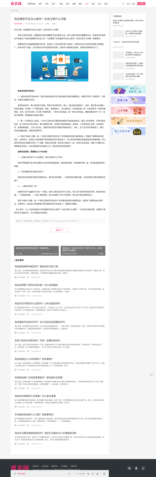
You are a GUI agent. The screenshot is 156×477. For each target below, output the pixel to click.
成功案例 (64, 466)
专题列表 (73, 466)
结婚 (74, 4)
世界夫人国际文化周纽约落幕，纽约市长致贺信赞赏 (128, 21)
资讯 (53, 4)
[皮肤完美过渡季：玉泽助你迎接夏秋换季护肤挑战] (118, 63)
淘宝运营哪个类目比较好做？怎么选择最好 (36, 285)
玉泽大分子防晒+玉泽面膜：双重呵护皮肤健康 (133, 32)
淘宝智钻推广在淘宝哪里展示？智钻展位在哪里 (39, 377)
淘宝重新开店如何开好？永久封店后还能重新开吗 (40, 322)
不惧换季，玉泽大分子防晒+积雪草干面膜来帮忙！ (134, 54)
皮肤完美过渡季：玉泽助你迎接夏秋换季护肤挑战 (134, 64)
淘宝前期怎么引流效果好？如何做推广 (34, 359)
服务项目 (55, 466)
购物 (86, 4)
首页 (12, 11)
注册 (133, 4)
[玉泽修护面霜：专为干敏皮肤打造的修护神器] (118, 74)
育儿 (99, 4)
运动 (93, 4)
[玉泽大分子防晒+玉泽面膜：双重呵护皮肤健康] (118, 31)
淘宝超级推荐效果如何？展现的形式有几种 (36, 266)
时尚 (46, 4)
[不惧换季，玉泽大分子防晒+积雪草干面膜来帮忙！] (118, 53)
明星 (61, 4)
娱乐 (40, 4)
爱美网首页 (32, 4)
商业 (106, 4)
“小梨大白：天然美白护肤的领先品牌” (126, 42)
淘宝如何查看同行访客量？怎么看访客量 (35, 396)
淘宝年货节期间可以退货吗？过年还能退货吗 (37, 303)
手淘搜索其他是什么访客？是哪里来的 (34, 414)
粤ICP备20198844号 (73, 470)
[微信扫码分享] (88, 473)
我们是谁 (45, 466)
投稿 (142, 4)
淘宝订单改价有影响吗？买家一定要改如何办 (37, 340)
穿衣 (67, 4)
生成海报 (81, 473)
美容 (80, 4)
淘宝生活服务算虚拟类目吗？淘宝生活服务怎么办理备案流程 (45, 433)
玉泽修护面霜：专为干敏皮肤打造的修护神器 (134, 75)
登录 (128, 4)
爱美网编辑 (18, 23)
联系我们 (36, 466)
